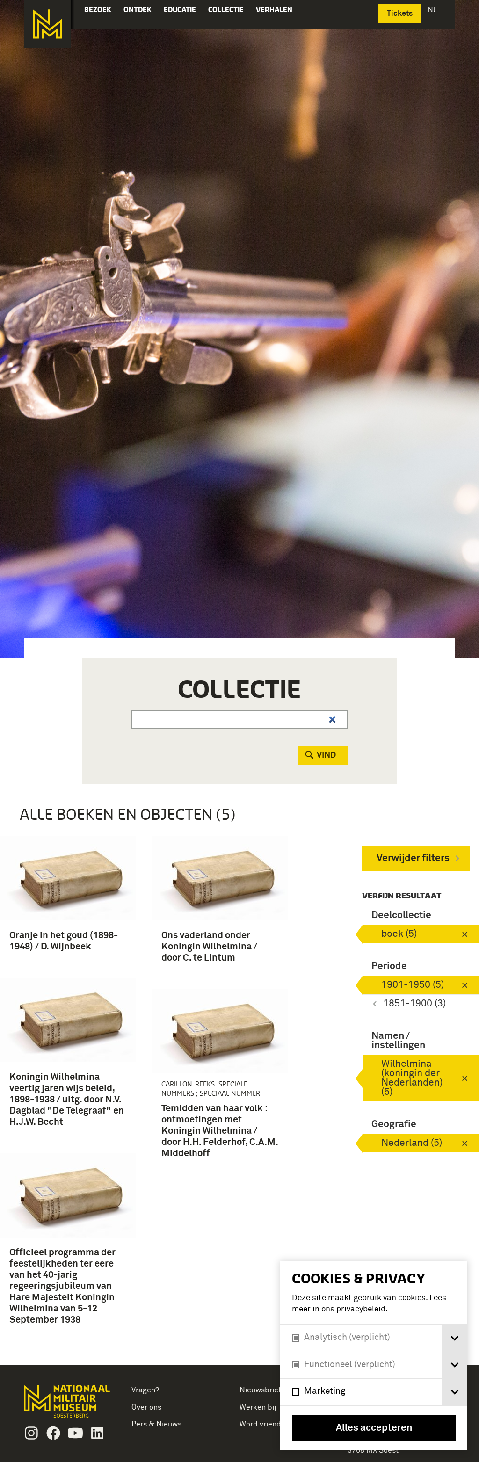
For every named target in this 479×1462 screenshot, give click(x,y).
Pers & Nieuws (156, 1424)
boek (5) (399, 934)
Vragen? (145, 1390)
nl (433, 10)
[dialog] (373, 1355)
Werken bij (258, 1407)
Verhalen (274, 9)
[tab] (454, 1338)
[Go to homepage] (68, 1405)
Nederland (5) (411, 1143)
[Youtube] (75, 1433)
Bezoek (97, 9)
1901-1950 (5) (412, 985)
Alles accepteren (374, 1428)
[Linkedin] (97, 1433)
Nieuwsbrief (260, 1390)
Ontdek (137, 9)
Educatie (180, 9)
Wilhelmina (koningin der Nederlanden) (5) (412, 1078)
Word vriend (260, 1424)
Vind (326, 755)
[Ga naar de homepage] (47, 24)
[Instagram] (31, 1433)
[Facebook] (53, 1433)
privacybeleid (360, 1309)
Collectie (226, 9)
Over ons (146, 1407)
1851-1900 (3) (414, 1004)
